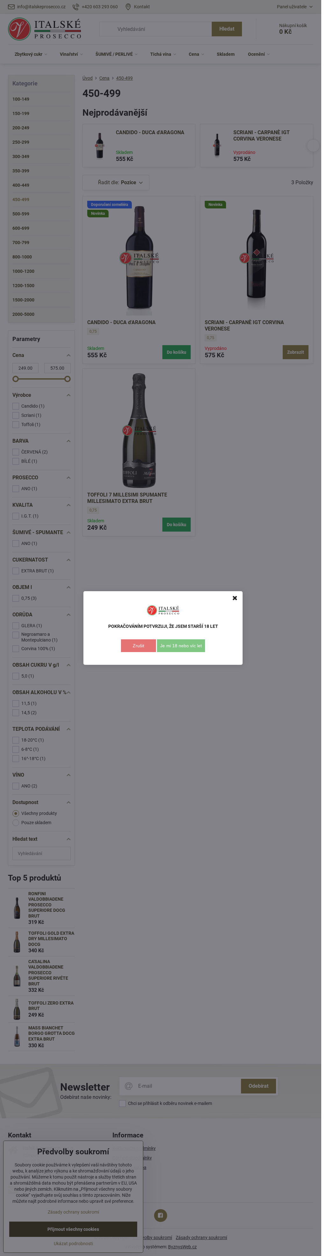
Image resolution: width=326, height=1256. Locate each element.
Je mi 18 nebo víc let (181, 645)
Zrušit (138, 645)
